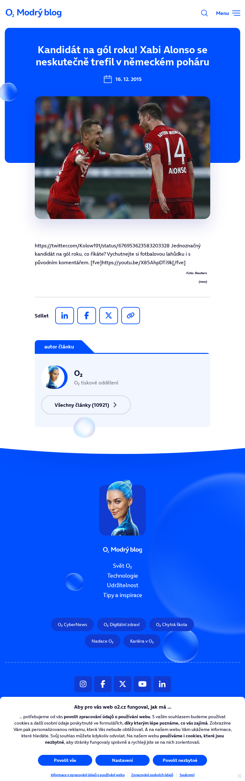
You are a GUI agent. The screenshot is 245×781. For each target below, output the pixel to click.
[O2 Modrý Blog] (34, 13)
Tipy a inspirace (122, 595)
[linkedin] (64, 315)
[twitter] (108, 315)
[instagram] (83, 683)
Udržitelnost (122, 585)
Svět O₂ (122, 566)
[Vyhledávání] (204, 13)
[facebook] (86, 315)
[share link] (130, 315)
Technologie (122, 575)
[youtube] (142, 683)
